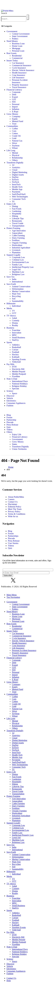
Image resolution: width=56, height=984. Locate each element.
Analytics (16, 167)
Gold (14, 138)
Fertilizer (16, 240)
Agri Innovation (19, 230)
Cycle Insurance (19, 68)
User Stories (13, 543)
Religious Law (18, 274)
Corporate (16, 92)
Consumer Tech (19, 199)
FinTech (15, 182)
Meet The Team (14, 509)
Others (15, 160)
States (14, 444)
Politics (15, 39)
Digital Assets (18, 175)
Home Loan (17, 46)
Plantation (16, 252)
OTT (14, 313)
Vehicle (10, 398)
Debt (14, 94)
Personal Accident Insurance (19, 81)
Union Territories (19, 449)
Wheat (15, 148)
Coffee (15, 128)
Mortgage (16, 48)
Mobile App (17, 189)
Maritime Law (18, 272)
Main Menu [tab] (12, 595)
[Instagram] (20, 580)
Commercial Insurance (21, 65)
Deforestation (18, 289)
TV (13, 311)
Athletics (16, 345)
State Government (19, 36)
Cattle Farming (18, 235)
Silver (14, 143)
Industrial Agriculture (21, 247)
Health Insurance (19, 73)
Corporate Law (18, 257)
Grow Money (12, 114)
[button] (4, 13)
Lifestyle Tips (18, 218)
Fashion (10, 405)
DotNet (15, 177)
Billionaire (11, 303)
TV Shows (11, 316)
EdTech (15, 179)
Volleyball (16, 362)
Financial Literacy (14, 90)
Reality (15, 325)
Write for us (13, 516)
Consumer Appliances (16, 403)
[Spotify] (27, 580)
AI (13, 165)
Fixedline (16, 376)
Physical (15, 155)
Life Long (11, 150)
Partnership (11, 420)
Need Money (12, 41)
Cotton (15, 133)
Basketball (16, 347)
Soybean (15, 145)
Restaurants (17, 221)
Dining (15, 206)
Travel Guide (17, 223)
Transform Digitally (15, 162)
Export (15, 97)
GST (14, 99)
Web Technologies (20, 196)
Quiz (9, 427)
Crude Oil (16, 136)
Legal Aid (16, 269)
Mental (15, 153)
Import (15, 107)
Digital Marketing (19, 172)
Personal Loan (18, 51)
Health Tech (17, 187)
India (14, 279)
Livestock (16, 250)
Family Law (17, 264)
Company (16, 116)
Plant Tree (16, 294)
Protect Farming (13, 228)
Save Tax (11, 277)
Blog (9, 415)
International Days (20, 381)
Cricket (15, 350)
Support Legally (13, 255)
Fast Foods (16, 209)
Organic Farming (19, 243)
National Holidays (20, 384)
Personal (15, 104)
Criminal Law (18, 260)
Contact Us (13, 502)
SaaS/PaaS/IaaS (19, 194)
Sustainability (18, 301)
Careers (11, 499)
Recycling (16, 296)
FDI (13, 102)
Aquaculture (17, 233)
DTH (14, 367)
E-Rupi (15, 111)
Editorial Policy (14, 506)
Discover (10, 396)
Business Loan (18, 43)
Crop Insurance (18, 75)
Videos (10, 429)
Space (14, 393)
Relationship (17, 158)
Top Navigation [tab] (13, 597)
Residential (16, 56)
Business (10, 328)
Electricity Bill (18, 369)
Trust (14, 124)
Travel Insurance (19, 87)
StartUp (15, 340)
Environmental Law (20, 262)
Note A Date (12, 379)
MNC (14, 335)
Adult (14, 318)
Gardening (16, 211)
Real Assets (11, 53)
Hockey (15, 354)
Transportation (18, 226)
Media (9, 308)
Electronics (11, 401)
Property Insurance (20, 85)
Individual (16, 306)
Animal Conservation (21, 286)
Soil (13, 298)
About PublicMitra (16, 497)
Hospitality (16, 213)
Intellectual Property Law (23, 267)
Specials (15, 388)
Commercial (17, 58)
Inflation (15, 109)
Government (12, 31)
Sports (9, 342)
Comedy (15, 320)
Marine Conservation (21, 291)
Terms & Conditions (16, 514)
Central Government (20, 34)
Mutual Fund (17, 121)
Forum (9, 417)
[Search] (28, 17)
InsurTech (16, 184)
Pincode (10, 422)
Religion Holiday (19, 386)
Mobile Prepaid (18, 371)
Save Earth (11, 284)
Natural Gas (17, 141)
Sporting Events (19, 359)
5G (13, 201)
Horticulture (17, 245)
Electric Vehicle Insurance (23, 70)
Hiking (15, 216)
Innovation (16, 333)
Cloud (14, 170)
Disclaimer (12, 504)
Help (9, 980)
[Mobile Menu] (2, 5)
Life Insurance (18, 77)
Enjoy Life (11, 204)
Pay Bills (10, 364)
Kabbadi (15, 357)
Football (15, 352)
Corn (14, 131)
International (17, 281)
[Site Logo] (7, 11)
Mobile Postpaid (19, 374)
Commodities (12, 126)
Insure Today (12, 60)
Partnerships (13, 536)
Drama (15, 323)
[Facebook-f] (5, 580)
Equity (15, 119)
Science (10, 391)
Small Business (18, 337)
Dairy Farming (18, 238)
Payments (16, 192)
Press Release (12, 425)
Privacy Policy (14, 511)
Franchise (16, 330)
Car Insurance (18, 63)
